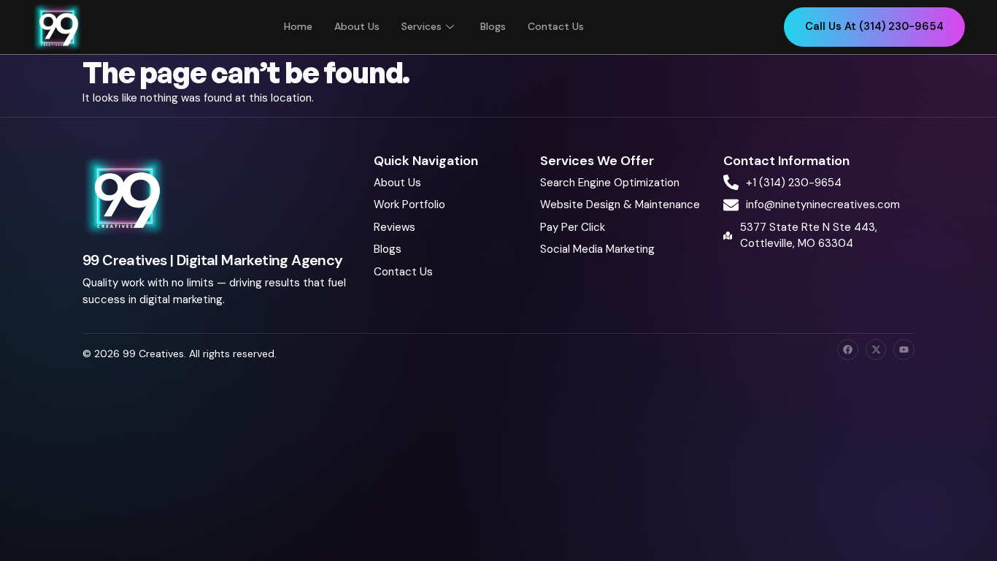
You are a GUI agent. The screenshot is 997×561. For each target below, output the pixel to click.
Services (421, 26)
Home (298, 26)
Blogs (493, 26)
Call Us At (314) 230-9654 (874, 26)
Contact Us (556, 26)
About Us (357, 26)
